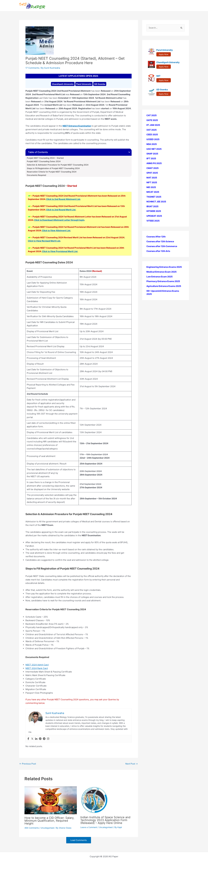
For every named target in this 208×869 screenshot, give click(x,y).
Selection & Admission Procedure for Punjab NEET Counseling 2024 (57, 165)
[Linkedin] (36, 738)
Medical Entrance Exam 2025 (161, 271)
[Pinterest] (40, 738)
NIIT (158, 76)
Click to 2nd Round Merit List (61, 209)
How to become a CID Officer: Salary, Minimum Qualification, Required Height (49, 820)
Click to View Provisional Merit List (60, 251)
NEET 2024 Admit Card (37, 664)
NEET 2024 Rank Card (36, 668)
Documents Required (36, 175)
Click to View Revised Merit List (44, 241)
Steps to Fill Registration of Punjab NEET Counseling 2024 (53, 168)
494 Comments (31, 828)
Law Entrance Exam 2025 (159, 276)
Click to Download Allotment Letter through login (59, 220)
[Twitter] (32, 738)
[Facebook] (28, 738)
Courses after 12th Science (160, 241)
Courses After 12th (156, 236)
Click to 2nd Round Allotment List (63, 199)
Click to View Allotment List (56, 230)
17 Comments (32, 68)
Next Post (131, 764)
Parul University (84, 84)
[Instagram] (48, 738)
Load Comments (78, 840)
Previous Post (27, 764)
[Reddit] (44, 738)
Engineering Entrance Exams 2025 (164, 267)
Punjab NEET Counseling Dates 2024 (44, 161)
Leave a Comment (88, 827)
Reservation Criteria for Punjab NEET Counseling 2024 (51, 172)
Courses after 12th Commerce (161, 246)
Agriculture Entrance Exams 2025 (163, 286)
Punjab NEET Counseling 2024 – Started (45, 158)
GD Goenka (99, 84)
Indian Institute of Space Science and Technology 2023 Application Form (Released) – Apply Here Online (105, 820)
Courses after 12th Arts (158, 251)
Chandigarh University (63, 84)
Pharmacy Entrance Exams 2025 (163, 281)
